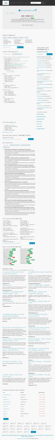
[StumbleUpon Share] (30, 15)
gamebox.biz (5, 413)
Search (42, 2)
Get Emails (50, 54)
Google (15, 37)
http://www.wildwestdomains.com (16, 64)
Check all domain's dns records (7, 132)
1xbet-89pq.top (40, 76)
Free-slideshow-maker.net (42, 102)
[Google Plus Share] (23, 15)
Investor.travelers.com (41, 64)
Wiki (27, 37)
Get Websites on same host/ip (8, 139)
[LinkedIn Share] (26, 15)
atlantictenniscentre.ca (7, 401)
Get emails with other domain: (42, 52)
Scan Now (31, 139)
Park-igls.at (39, 100)
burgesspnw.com (6, 399)
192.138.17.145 (12, 125)
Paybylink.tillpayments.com (42, 90)
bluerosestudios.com (6, 404)
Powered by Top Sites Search (22, 438)
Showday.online (40, 96)
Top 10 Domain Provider (17, 54)
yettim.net (4, 397)
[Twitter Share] (25, 15)
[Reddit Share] (31, 15)
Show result (20, 47)
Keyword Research (13, 2)
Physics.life (39, 60)
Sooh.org (39, 94)
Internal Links (5, 145)
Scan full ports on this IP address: (9, 243)
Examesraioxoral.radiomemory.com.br (44, 81)
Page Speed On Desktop (14, 145)
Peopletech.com (40, 105)
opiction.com (5, 411)
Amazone (21, 37)
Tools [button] (29, 2)
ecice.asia (4, 415)
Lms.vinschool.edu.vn (41, 58)
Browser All (6, 418)
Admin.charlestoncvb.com (42, 70)
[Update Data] (17, 52)
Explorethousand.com (41, 67)
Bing (5, 37)
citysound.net (5, 406)
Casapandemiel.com (41, 98)
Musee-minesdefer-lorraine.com (43, 73)
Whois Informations (7, 54)
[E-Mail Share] (33, 15)
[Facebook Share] (22, 15)
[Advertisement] (19, 111)
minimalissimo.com (6, 408)
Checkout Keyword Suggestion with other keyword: (12, 45)
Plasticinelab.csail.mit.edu (42, 84)
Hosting (26, 2)
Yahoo (10, 37)
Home (7, 13)
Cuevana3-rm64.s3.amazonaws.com (44, 87)
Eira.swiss (39, 78)
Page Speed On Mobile (25, 145)
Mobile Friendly (6, 147)
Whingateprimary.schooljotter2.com (44, 107)
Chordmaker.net (12, 13)
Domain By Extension (20, 2)
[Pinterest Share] (28, 15)
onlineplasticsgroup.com (7, 394)
